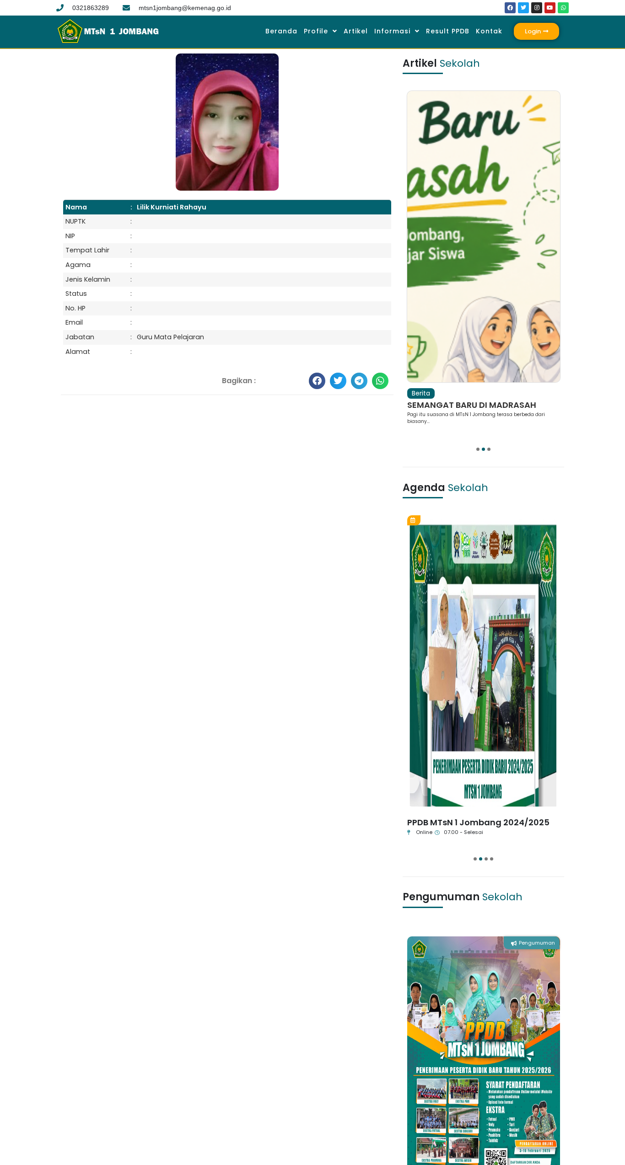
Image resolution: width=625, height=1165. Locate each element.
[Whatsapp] (563, 7)
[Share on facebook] (317, 381)
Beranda (281, 31)
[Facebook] (510, 7)
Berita (421, 393)
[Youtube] (549, 7)
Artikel (356, 31)
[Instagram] (536, 7)
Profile (316, 31)
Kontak (489, 31)
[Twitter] (523, 7)
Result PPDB (447, 31)
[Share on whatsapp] (380, 381)
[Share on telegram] (359, 381)
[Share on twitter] (338, 381)
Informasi (392, 31)
